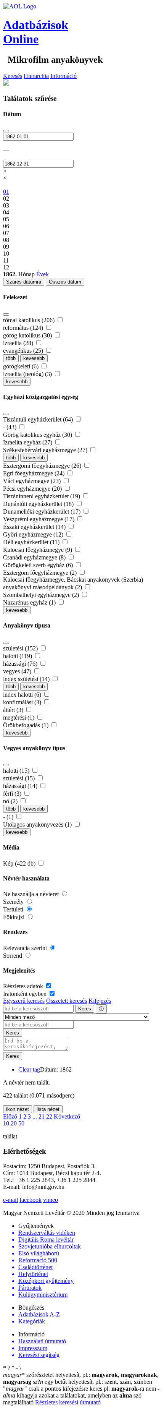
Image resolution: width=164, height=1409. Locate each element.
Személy (14, 901)
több (11, 358)
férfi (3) (13, 793)
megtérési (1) (19, 717)
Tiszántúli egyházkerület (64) (38, 419)
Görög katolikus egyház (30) (38, 434)
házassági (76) (21, 663)
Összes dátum (65, 282)
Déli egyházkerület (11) (32, 542)
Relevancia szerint (25, 948)
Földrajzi (14, 917)
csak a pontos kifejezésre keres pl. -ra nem (80, 1388)
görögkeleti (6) (21, 366)
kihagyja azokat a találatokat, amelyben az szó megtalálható (81, 1395)
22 (49, 1116)
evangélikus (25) (24, 350)
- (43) (10, 427)
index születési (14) (27, 679)
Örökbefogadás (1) (26, 725)
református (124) (24, 327)
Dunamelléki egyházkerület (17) (42, 511)
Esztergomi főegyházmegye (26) (43, 465)
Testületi (14, 909)
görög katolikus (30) (28, 335)
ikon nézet (17, 1109)
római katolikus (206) (29, 320)
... (34, 1116)
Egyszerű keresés (24, 1000)
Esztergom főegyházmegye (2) (40, 572)
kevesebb (34, 358)
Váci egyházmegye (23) (32, 481)
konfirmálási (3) (23, 702)
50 (21, 1123)
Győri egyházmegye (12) (34, 534)
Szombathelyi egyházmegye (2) (41, 595)
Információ (63, 76)
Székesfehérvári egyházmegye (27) (46, 450)
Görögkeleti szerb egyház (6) (38, 565)
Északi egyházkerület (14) (35, 527)
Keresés (12, 76)
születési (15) (19, 778)
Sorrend (13, 955)
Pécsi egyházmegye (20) (33, 488)
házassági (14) (21, 786)
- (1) (9, 817)
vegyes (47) (18, 671)
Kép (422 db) (20, 863)
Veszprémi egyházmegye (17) (39, 519)
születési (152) (21, 648)
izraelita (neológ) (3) (28, 374)
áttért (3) (14, 710)
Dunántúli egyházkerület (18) (39, 504)
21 (42, 1116)
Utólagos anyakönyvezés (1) (38, 824)
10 (6, 1123)
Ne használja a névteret (31, 894)
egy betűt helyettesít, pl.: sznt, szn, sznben (92, 1381)
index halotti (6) (23, 694)
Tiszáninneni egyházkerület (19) (42, 496)
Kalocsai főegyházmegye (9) (38, 549)
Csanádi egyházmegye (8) (35, 557)
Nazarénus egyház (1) (30, 602)
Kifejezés (99, 1000)
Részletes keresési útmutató (68, 1402)
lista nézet (48, 1109)
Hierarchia (36, 76)
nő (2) (11, 801)
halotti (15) (17, 770)
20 (14, 1123)
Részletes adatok (24, 986)
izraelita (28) (19, 343)
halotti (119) (18, 656)
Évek (42, 274)
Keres (84, 1009)
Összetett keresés (66, 1000)
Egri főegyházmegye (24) (34, 473)
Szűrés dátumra (23, 282)
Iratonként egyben (25, 994)
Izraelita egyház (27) (28, 442)
